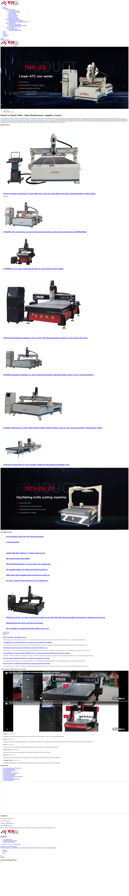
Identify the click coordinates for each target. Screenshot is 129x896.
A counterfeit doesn (12, 542)
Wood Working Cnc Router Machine (11, 772)
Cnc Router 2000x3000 (8, 780)
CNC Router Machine (14, 847)
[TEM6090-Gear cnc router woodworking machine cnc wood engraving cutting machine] (23, 266)
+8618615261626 (9, 823)
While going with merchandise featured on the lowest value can (27, 575)
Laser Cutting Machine (13, 29)
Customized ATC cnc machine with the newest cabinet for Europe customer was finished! (27, 642)
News (4, 32)
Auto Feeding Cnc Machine (14, 12)
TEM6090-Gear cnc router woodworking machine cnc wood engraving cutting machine (33, 269)
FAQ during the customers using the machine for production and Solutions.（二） (26, 647)
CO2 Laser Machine (10, 27)
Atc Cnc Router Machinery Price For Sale (12, 768)
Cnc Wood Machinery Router (9, 774)
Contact (5, 36)
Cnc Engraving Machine (51, 847)
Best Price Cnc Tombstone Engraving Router (35, 119)
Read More (5, 196)
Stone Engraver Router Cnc (9, 769)
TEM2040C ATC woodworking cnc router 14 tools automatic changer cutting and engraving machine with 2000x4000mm (45, 232)
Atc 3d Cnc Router (7, 771)
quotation (3, 857)
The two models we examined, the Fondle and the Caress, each (27, 628)
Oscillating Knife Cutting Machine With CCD (18, 21)
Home (4, 7)
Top (4, 853)
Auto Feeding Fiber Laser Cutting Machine (18, 25)
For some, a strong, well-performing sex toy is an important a (27, 580)
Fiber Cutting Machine (11, 22)
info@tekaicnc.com (8, 825)
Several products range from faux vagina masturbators (25, 536)
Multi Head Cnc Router (14, 18)
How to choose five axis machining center (14, 637)
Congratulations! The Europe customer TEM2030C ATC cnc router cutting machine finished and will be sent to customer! (36, 653)
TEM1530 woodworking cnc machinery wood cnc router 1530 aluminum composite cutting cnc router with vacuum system (45, 338)
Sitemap (8, 846)
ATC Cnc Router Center (14, 10)
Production (5, 8)
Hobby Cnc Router (13, 14)
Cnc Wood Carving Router (9, 775)
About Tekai (6, 35)
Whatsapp (5, 851)
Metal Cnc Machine (13, 16)
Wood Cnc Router (41, 847)
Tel (4, 852)
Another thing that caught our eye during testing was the (25, 553)
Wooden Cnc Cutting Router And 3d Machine (13, 776)
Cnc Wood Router (12, 13)
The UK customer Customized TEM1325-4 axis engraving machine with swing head (26, 658)
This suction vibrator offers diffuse (18, 558)
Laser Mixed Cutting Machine (15, 30)
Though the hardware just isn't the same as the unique (24, 623)
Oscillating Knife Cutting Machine (16, 20)
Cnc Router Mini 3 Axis (8, 777)
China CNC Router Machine (31, 847)
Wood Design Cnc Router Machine (17, 119)
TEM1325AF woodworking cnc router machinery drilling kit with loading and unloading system (36, 464)
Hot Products (3, 846)
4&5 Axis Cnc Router (13, 15)
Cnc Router (21, 847)
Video (4, 31)
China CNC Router (5, 847)
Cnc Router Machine (10, 9)
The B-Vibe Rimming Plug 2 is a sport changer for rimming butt (28, 564)
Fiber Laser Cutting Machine (15, 24)
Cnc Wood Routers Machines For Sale (11, 779)
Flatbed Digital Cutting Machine (13, 19)
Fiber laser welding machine (15, 26)
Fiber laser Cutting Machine (9, 842)
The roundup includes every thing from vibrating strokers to (27, 569)
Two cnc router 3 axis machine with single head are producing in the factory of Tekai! (26, 663)
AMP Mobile (14, 846)
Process (4, 33)
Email (4, 850)
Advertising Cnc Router (50, 119)
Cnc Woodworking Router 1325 (10, 770)
